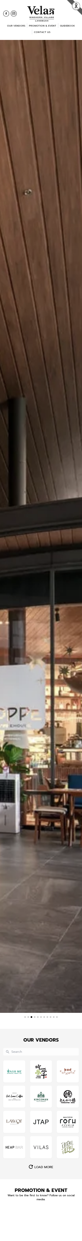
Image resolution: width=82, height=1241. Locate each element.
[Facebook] (6, 14)
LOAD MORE (43, 1167)
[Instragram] (14, 14)
